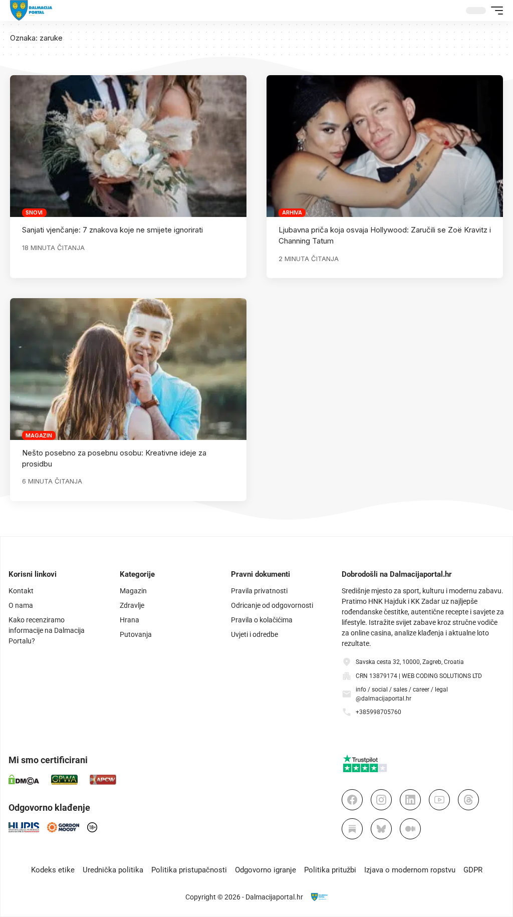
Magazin (39, 435)
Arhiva (292, 212)
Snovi (34, 212)
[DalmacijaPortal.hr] (31, 10)
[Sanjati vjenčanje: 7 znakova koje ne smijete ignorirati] (128, 146)
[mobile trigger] (494, 11)
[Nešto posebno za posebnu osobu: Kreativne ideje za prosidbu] (128, 369)
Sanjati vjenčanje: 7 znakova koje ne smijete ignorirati (112, 230)
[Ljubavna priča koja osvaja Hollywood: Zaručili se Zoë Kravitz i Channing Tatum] (385, 146)
